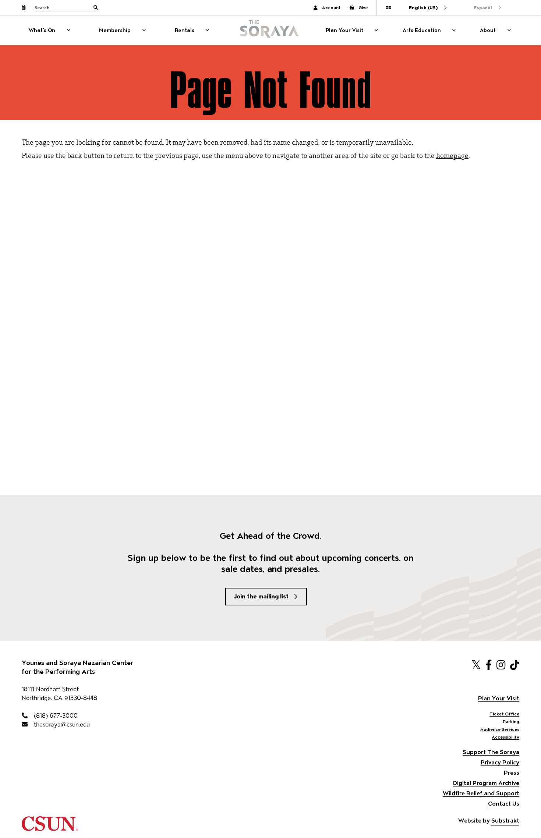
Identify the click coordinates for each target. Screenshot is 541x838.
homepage (452, 155)
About (488, 30)
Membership (115, 30)
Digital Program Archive (486, 782)
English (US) (423, 7)
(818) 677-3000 (55, 715)
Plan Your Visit (344, 30)
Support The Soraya (491, 752)
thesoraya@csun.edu (61, 724)
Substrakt (505, 820)
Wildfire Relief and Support (481, 793)
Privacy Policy (500, 762)
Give (363, 7)
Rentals (184, 30)
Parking (511, 721)
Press (511, 772)
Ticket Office (504, 714)
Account (331, 7)
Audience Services (499, 729)
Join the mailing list (261, 596)
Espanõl (483, 7)
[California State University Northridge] (50, 827)
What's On (42, 30)
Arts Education (422, 30)
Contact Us (503, 803)
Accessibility (505, 737)
